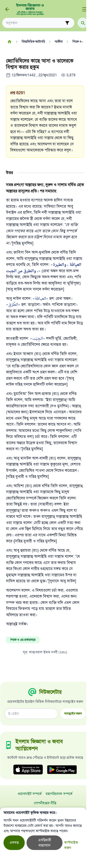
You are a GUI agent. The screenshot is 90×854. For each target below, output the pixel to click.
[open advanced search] (67, 22)
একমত (14, 842)
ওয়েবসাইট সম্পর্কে (30, 794)
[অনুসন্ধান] (83, 23)
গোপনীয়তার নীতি (45, 803)
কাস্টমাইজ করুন (71, 845)
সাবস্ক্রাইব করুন (73, 713)
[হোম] (9, 41)
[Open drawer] (84, 9)
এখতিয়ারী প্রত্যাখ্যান (44, 842)
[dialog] (43, 831)
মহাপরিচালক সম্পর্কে (59, 794)
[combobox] (35, 23)
